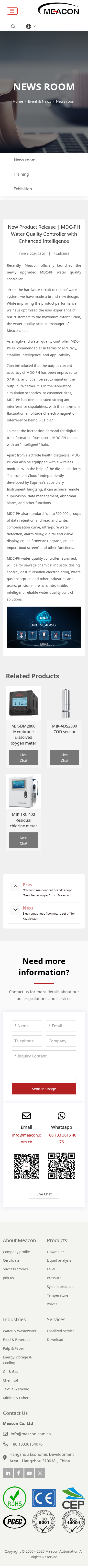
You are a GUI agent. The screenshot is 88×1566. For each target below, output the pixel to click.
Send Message (44, 1088)
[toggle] (12, 11)
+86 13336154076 (27, 1444)
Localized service (61, 1331)
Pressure (54, 1277)
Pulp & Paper (13, 1348)
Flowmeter (55, 1251)
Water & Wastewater (19, 1331)
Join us (8, 1277)
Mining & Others (16, 1397)
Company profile (16, 1251)
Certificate (11, 1260)
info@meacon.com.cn (31, 1434)
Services (56, 1319)
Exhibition (23, 188)
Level (51, 1269)
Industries (14, 1319)
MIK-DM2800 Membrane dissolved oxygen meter (23, 734)
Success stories (15, 1269)
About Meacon (19, 1240)
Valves (52, 1304)
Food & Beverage (17, 1339)
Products (57, 1240)
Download (55, 1339)
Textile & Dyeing (16, 1389)
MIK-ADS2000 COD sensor (64, 728)
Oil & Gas (10, 1371)
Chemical (10, 1380)
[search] (13, 26)
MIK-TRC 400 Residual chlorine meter (23, 820)
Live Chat (23, 757)
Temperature (57, 1295)
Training (21, 174)
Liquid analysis (59, 1260)
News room (24, 160)
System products (60, 1286)
